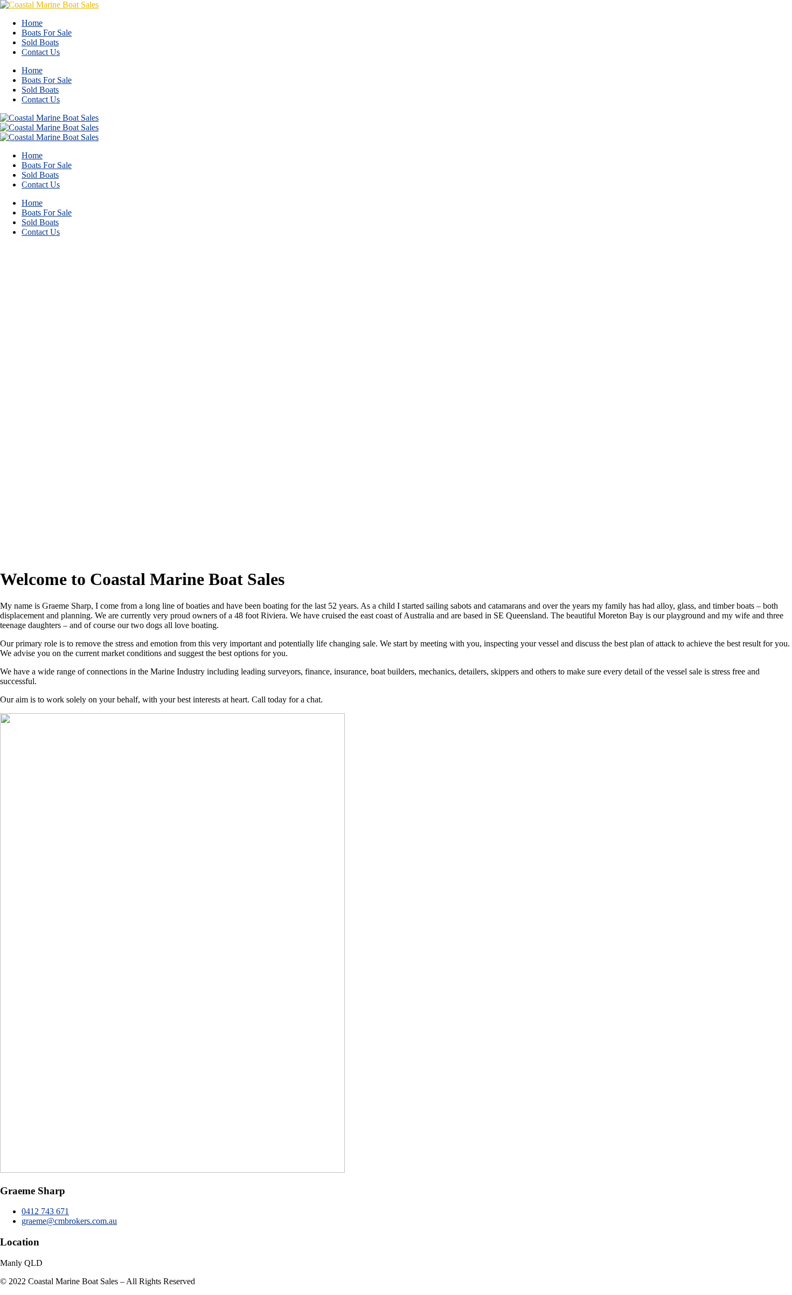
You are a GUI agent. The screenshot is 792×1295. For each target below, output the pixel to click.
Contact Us (41, 52)
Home (32, 22)
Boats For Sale (47, 32)
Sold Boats (40, 42)
